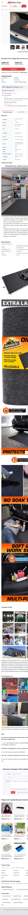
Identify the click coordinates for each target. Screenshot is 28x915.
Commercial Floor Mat (15, 899)
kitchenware (16, 875)
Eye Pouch (16, 870)
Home (2, 9)
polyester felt (16, 873)
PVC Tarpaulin (19, 9)
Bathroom (3, 870)
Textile (6, 9)
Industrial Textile (12, 9)
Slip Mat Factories (17, 896)
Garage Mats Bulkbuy (17, 902)
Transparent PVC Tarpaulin (8, 889)
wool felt (3, 873)
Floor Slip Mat (5, 899)
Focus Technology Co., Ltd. (17, 909)
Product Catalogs (20, 867)
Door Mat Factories (6, 896)
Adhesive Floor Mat (6, 902)
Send (13, 792)
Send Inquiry (13, 69)
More (2, 905)
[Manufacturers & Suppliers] (14, 2)
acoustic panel (4, 875)
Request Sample (23, 72)
